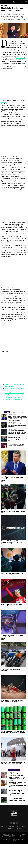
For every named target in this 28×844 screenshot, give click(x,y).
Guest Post (24, 826)
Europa (12, 403)
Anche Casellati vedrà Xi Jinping (13, 397)
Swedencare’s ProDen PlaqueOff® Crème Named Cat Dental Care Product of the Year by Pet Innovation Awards (12, 542)
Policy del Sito (14, 841)
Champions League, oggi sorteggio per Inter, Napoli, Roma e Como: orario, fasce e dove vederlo (12, 637)
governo (17, 403)
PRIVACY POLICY (12, 826)
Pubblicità (10, 828)
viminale (23, 403)
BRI (8, 403)
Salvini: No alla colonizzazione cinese (14, 399)
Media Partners (4, 826)
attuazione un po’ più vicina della (15, 100)
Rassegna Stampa (17, 828)
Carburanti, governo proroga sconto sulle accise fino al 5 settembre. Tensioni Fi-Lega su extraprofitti (13, 669)
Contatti (18, 826)
